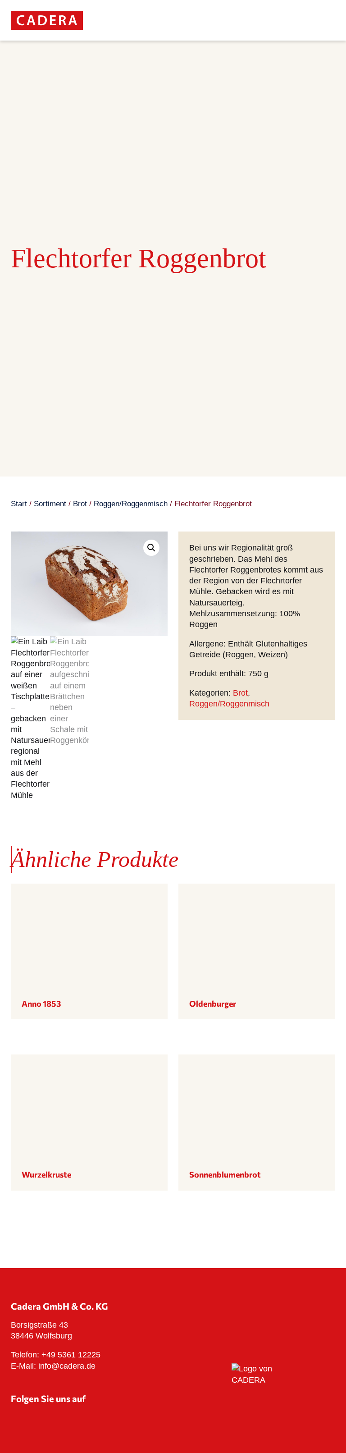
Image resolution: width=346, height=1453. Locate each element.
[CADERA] (47, 27)
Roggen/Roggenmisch (131, 504)
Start (19, 504)
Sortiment (50, 504)
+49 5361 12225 (70, 1354)
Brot (80, 504)
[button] (151, 548)
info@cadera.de (67, 1365)
